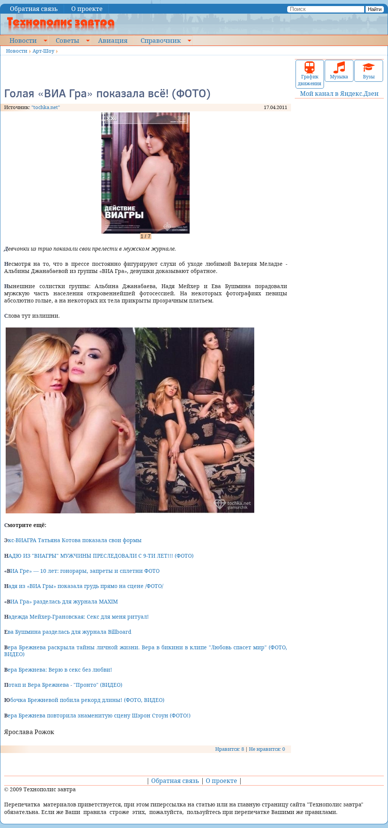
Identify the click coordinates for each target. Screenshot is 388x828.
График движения (309, 80)
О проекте (87, 9)
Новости (23, 40)
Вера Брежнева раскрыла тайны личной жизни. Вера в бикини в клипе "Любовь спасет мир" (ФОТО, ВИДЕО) (145, 651)
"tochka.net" (45, 107)
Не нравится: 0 (267, 748)
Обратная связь (34, 9)
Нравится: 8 (229, 748)
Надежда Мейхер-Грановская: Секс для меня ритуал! (76, 616)
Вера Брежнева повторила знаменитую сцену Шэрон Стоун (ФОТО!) (97, 715)
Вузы (369, 76)
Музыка (339, 76)
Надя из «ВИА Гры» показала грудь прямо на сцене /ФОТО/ (83, 585)
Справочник (161, 40)
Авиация (112, 40)
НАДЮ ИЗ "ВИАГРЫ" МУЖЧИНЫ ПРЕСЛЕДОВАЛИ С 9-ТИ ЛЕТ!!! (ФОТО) (99, 555)
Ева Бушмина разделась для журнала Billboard (67, 631)
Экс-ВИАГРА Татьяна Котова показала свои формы (73, 540)
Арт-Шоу (43, 50)
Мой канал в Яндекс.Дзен (339, 93)
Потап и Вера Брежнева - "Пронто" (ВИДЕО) (63, 684)
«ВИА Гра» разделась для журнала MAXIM (61, 601)
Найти (375, 9)
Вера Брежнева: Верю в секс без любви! (58, 669)
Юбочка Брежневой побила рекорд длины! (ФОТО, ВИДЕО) (84, 699)
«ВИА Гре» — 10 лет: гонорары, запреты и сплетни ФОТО (82, 570)
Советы (67, 40)
